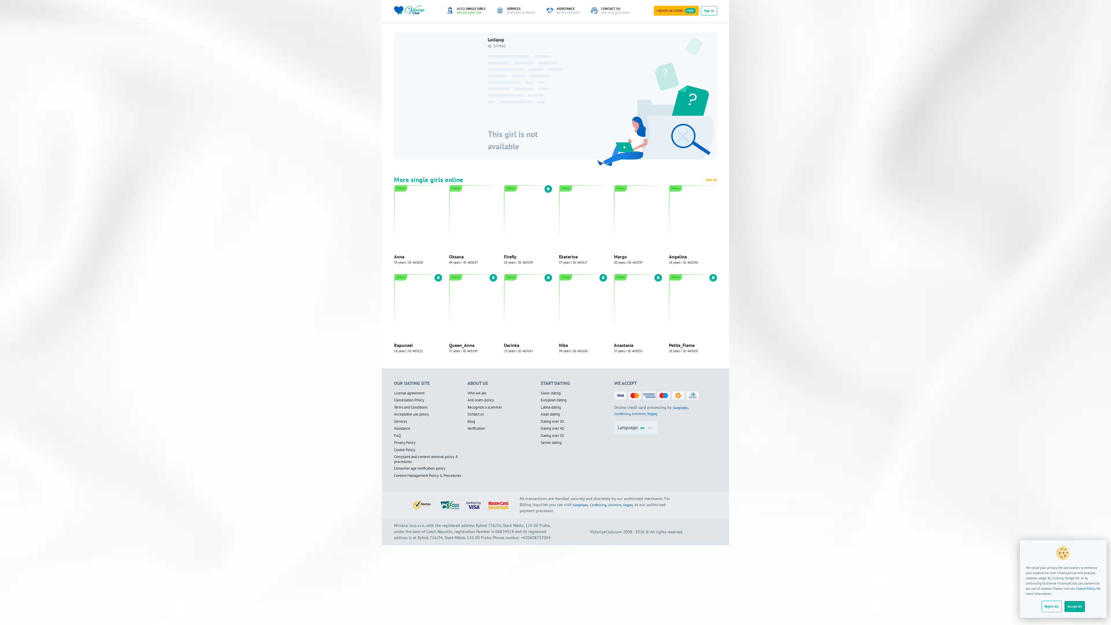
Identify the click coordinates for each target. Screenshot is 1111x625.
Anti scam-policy (481, 401)
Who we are (477, 394)
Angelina (678, 257)
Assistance (402, 429)
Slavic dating (551, 394)
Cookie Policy (1086, 588)
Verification (476, 429)
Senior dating (551, 444)
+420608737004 (536, 538)
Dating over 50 (552, 436)
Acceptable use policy (411, 415)
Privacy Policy (404, 444)
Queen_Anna (461, 346)
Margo (620, 257)
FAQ (397, 436)
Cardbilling (622, 414)
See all (711, 181)
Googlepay (680, 408)
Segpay (652, 414)
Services (400, 422)
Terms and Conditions (410, 408)
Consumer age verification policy (419, 469)
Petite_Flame (682, 346)
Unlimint (638, 414)
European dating (553, 401)
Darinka (511, 346)
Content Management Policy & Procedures (427, 477)
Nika (563, 346)
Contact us (476, 415)
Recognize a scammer (485, 408)
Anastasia (623, 346)
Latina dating (551, 408)
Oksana (456, 257)
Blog (471, 422)
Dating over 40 (552, 429)
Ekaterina (568, 257)
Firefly (510, 257)
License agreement (409, 394)
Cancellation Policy (409, 401)
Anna (399, 257)
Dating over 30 (552, 422)
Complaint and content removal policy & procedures (426, 460)
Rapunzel (403, 346)
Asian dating (550, 415)
